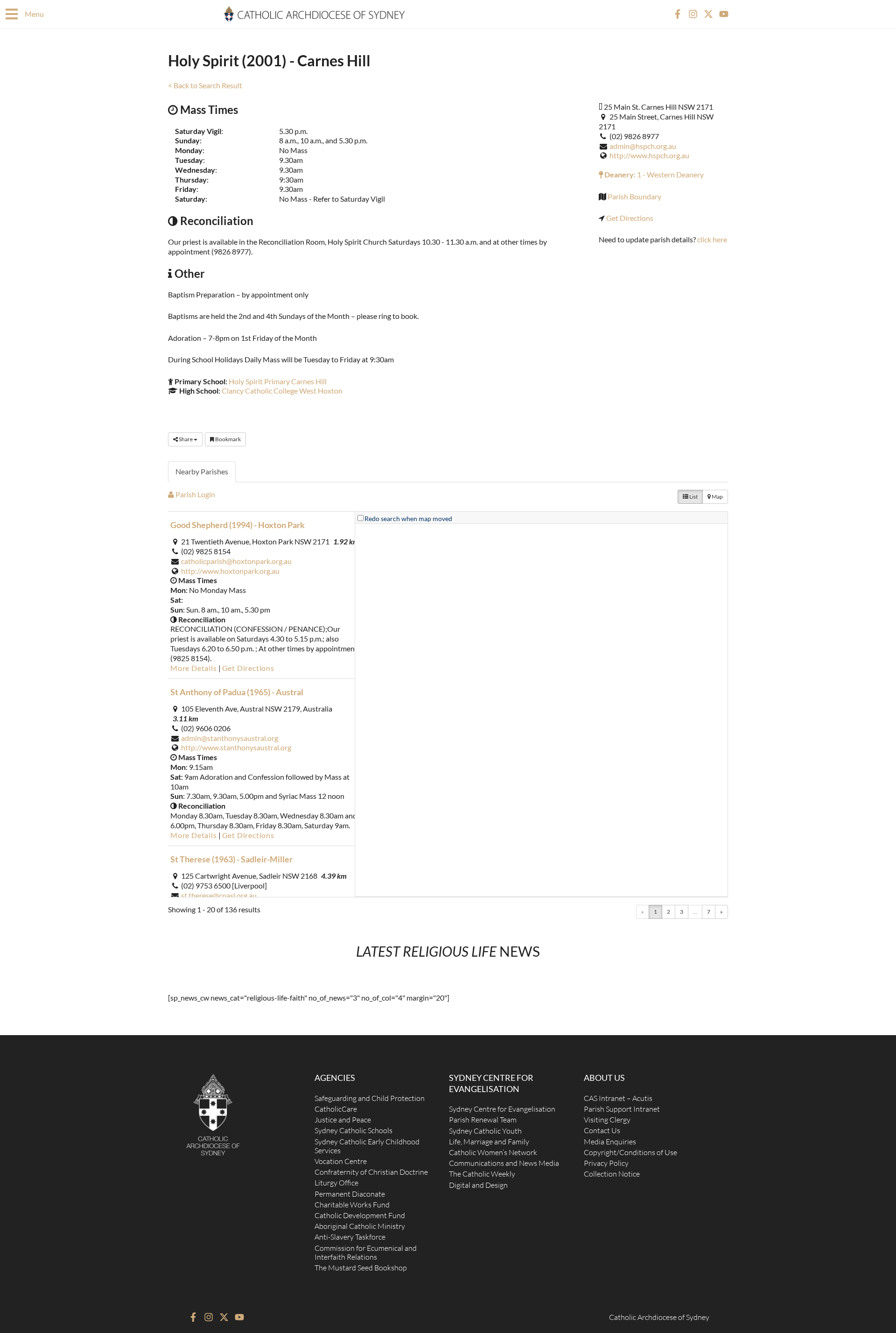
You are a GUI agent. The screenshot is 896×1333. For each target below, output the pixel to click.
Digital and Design (478, 1185)
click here (712, 239)
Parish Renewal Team (483, 1119)
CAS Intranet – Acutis (618, 1098)
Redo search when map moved (408, 518)
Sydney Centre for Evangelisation (502, 1109)
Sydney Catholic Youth (485, 1131)
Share (186, 439)
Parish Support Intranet (622, 1109)
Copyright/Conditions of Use (630, 1152)
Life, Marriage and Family (489, 1141)
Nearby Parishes (201, 471)
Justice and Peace (343, 1119)
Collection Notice (612, 1173)
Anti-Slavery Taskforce (350, 1236)
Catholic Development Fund (360, 1215)
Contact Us (602, 1130)
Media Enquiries (610, 1141)
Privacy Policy (606, 1163)
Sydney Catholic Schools (353, 1130)
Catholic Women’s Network (493, 1152)
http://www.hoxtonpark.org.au (230, 570)
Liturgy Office (336, 1182)
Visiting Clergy (607, 1119)
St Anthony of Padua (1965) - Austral (236, 692)
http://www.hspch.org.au (649, 155)
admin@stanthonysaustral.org (229, 738)
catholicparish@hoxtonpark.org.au (236, 561)
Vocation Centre (341, 1161)
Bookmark (227, 439)
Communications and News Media (504, 1163)
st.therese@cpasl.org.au (219, 895)
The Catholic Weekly (482, 1173)
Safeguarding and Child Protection (370, 1098)
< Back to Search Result (205, 85)
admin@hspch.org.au (642, 145)
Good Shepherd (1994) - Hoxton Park (237, 525)
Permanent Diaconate (350, 1194)
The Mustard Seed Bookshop (361, 1267)
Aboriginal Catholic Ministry (360, 1226)
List (693, 496)
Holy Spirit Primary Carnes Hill (278, 381)
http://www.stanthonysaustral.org (236, 747)
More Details (193, 667)
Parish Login (194, 494)
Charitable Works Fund (352, 1204)
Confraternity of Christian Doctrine (371, 1172)
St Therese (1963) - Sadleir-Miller (231, 859)
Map (717, 496)
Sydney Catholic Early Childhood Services (367, 1146)
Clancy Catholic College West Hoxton (282, 390)
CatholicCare (336, 1109)
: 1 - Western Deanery (653, 174)
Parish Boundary (634, 196)
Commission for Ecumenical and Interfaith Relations (366, 1252)
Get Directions (629, 217)
